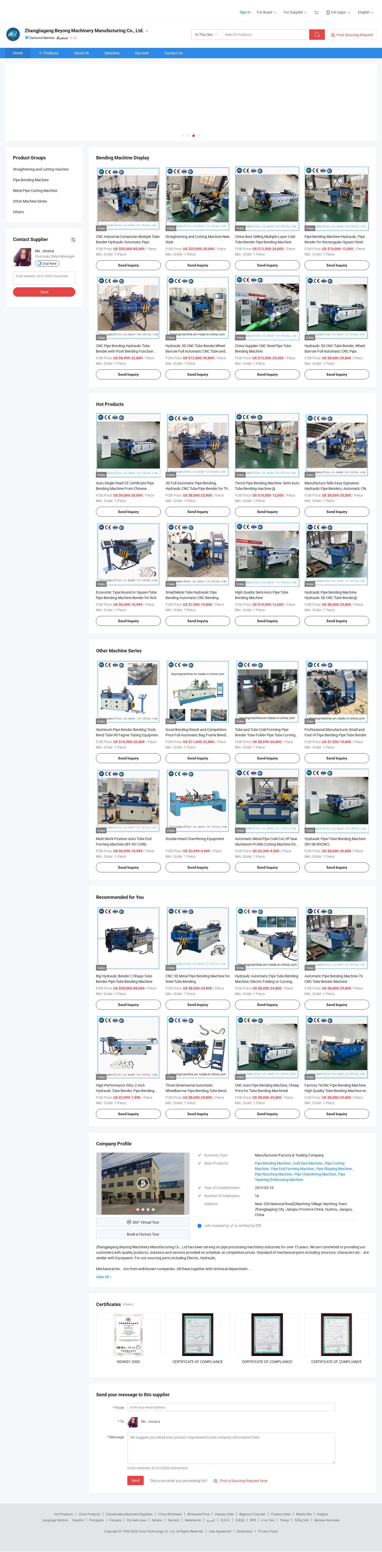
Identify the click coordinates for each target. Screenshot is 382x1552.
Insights (322, 1514)
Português (96, 1520)
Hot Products (63, 1514)
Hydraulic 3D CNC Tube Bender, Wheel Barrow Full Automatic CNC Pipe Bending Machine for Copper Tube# (335, 351)
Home (18, 52)
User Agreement (220, 1531)
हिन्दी (253, 1520)
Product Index (281, 1514)
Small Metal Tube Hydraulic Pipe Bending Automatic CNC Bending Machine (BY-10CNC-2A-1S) (192, 598)
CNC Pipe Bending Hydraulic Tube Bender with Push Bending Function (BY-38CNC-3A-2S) (124, 351)
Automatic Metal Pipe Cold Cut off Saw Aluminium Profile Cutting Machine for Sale (266, 844)
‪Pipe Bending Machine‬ (273, 1163)
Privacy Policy (268, 1531)
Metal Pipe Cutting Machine (35, 190)
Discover (142, 52)
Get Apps (338, 12)
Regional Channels (252, 1514)
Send (135, 1480)
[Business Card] (73, 239)
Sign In (245, 12)
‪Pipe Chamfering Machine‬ (315, 1174)
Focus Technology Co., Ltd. (157, 1531)
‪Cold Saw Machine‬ (307, 1163)
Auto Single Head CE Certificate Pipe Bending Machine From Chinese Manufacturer (125, 488)
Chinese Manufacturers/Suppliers (129, 1514)
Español (78, 1520)
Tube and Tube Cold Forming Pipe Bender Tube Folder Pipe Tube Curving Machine (265, 735)
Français (115, 1520)
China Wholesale (170, 1514)
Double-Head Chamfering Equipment (195, 838)
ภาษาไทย (267, 1520)
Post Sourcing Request (355, 34)
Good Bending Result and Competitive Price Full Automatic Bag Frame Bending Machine (198, 735)
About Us (81, 52)
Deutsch (173, 1520)
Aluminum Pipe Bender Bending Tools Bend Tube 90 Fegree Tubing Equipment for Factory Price (127, 735)
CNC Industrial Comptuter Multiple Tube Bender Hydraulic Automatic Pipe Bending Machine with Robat (128, 242)
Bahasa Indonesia (327, 1520)
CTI (258, 1225)
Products (51, 52)
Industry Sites (224, 1514)
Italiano (157, 1520)
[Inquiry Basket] (317, 12)
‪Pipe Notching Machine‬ (273, 1174)
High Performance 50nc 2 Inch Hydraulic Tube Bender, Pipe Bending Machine (125, 1091)
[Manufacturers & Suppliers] (38, 10)
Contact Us (173, 52)
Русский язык (136, 1520)
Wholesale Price (198, 1514)
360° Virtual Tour (145, 1222)
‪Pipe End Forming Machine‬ (292, 1168)
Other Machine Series (30, 201)
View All (102, 1276)
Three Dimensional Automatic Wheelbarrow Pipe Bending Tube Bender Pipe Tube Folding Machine (197, 1091)
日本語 (240, 1520)
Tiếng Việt (301, 1520)
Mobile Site (303, 1514)
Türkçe (284, 1520)
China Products (89, 1514)
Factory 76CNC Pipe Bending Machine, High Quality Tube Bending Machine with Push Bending (337, 1091)
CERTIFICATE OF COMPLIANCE (198, 1361)
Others (18, 211)
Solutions (112, 52)
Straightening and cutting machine (41, 169)
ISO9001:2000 (128, 1361)
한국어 (225, 1520)
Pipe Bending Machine (31, 179)
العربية (210, 1520)
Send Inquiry (128, 265)
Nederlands (193, 1520)
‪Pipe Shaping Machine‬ (334, 1168)
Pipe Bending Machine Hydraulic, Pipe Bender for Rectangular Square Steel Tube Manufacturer (335, 242)
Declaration (245, 1531)
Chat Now (49, 263)
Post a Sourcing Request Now (241, 1480)
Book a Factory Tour (143, 1234)
